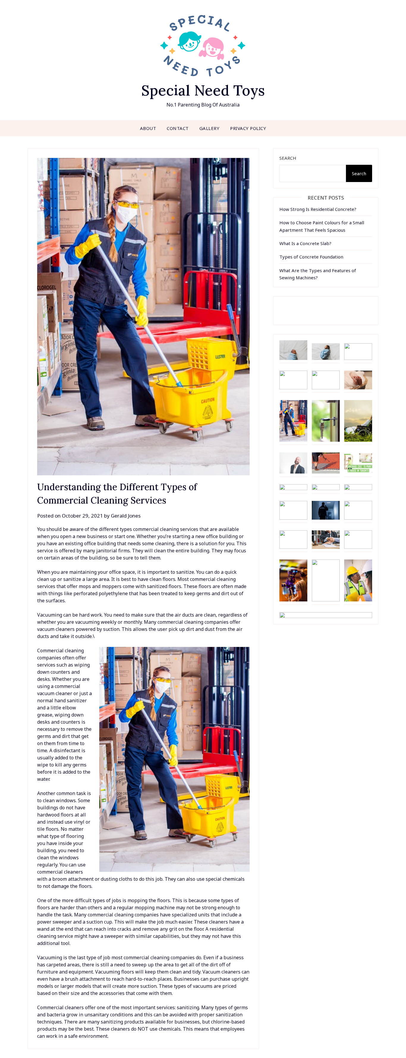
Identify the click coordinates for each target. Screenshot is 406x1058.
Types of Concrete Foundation (311, 257)
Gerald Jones (126, 515)
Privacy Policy (248, 128)
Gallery (209, 128)
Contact (178, 128)
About (148, 128)
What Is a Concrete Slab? (305, 243)
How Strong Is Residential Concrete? (317, 209)
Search (287, 158)
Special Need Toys (203, 90)
